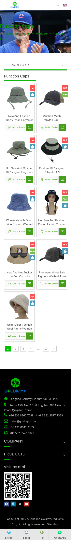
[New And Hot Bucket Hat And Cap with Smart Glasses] (19, 254)
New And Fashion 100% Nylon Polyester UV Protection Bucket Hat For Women (19, 118)
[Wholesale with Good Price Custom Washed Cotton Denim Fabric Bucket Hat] (19, 202)
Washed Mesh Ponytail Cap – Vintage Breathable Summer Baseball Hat (51, 118)
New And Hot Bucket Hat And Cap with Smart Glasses (19, 274)
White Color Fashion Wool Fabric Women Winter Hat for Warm (19, 327)
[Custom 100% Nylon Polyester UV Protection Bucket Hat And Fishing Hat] (52, 149)
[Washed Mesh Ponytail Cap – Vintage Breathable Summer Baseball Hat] (52, 97)
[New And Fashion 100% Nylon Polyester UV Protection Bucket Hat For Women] (19, 97)
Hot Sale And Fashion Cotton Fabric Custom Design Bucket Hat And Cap (51, 222)
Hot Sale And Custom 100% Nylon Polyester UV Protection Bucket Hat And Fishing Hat (19, 170)
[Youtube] (26, 504)
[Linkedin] (13, 504)
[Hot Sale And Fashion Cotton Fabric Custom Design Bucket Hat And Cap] (52, 202)
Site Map (52, 524)
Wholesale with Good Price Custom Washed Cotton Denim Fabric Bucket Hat (19, 222)
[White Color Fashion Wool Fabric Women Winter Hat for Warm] (19, 306)
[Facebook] (6, 504)
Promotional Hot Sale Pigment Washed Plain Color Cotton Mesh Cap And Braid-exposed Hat (52, 274)
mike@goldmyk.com (23, 421)
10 (46, 348)
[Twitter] (19, 504)
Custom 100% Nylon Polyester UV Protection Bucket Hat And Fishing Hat (51, 170)
